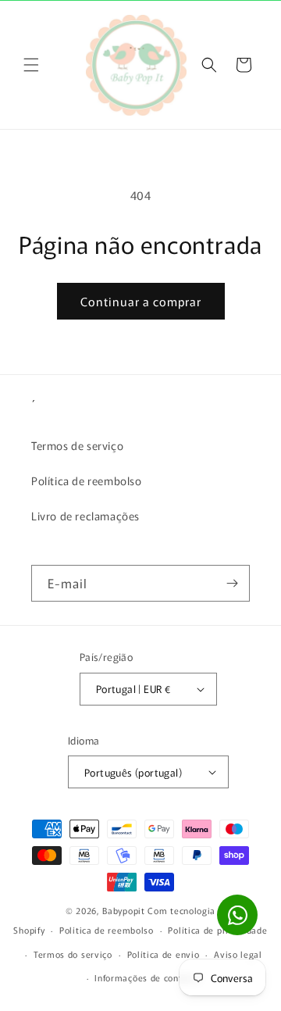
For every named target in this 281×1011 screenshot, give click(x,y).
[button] (31, 65)
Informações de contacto (147, 977)
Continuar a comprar (140, 301)
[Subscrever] (232, 583)
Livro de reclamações (85, 515)
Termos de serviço (77, 445)
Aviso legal (238, 954)
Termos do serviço (73, 954)
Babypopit (125, 910)
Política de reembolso (86, 480)
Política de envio (163, 954)
